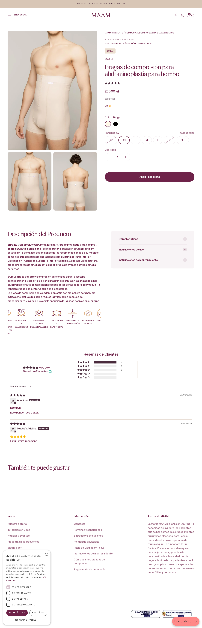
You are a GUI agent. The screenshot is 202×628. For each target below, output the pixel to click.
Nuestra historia (17, 524)
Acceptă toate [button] (17, 612)
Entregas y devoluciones (88, 536)
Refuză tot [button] (38, 612)
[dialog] (26, 587)
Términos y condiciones (88, 530)
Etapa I (110, 51)
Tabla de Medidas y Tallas (89, 548)
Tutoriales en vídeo (19, 530)
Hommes (130, 32)
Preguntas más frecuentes (23, 542)
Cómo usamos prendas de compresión (89, 561)
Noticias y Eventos (19, 536)
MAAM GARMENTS (114, 32)
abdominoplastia (115, 43)
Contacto (79, 524)
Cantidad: (110, 150)
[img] (17, 395)
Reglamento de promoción (89, 569)
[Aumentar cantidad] (125, 157)
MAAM (109, 59)
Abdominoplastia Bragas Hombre (155, 32)
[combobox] (46, 554)
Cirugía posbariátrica (139, 43)
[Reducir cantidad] (109, 157)
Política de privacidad (86, 542)
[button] (112, 83)
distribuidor (15, 548)
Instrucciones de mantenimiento (93, 553)
